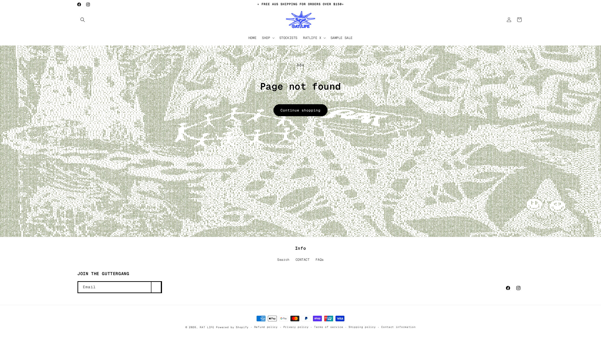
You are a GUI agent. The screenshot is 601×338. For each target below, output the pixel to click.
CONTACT (303, 259)
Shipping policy (362, 327)
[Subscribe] (156, 287)
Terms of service (328, 327)
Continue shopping (300, 110)
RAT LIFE (207, 327)
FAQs (320, 259)
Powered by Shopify (232, 327)
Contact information (398, 327)
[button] (82, 20)
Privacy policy (296, 327)
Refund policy (266, 327)
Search (283, 259)
